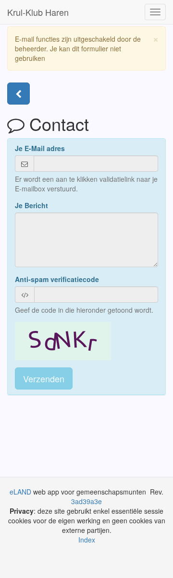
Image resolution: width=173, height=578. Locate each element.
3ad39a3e (86, 501)
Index (86, 539)
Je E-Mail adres (40, 148)
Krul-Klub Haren (38, 12)
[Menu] (18, 94)
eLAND (21, 491)
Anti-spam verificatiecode (57, 279)
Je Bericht (31, 205)
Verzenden (43, 378)
